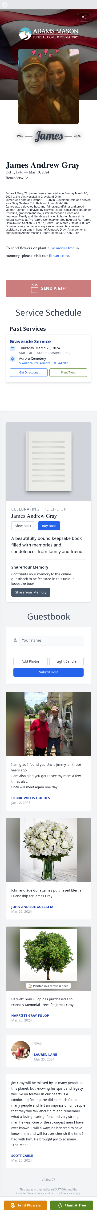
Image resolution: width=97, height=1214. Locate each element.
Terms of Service (61, 1193)
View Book (23, 525)
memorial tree (62, 248)
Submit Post (48, 672)
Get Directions (28, 372)
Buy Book (49, 525)
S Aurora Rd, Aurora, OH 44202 (43, 363)
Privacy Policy (35, 1193)
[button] (48, 724)
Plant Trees (68, 372)
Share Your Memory (30, 592)
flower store (59, 255)
